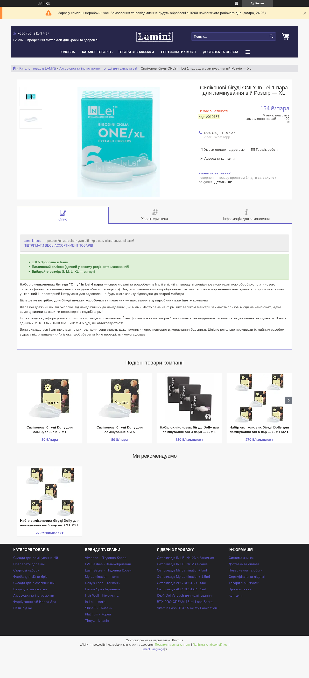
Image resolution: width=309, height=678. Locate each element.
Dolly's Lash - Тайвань (102, 583)
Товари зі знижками (136, 52)
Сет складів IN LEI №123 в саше (182, 564)
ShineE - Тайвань (98, 608)
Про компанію (240, 589)
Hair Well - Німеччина (102, 595)
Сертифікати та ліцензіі (247, 576)
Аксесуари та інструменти (79, 68)
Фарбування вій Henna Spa (34, 602)
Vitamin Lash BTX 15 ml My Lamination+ (188, 608)
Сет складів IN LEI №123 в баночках (185, 558)
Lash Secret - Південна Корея (108, 570)
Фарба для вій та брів (30, 576)
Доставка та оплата (220, 52)
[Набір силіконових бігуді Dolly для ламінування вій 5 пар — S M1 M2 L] (259, 398)
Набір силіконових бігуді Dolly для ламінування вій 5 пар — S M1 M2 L (259, 429)
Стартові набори (26, 570)
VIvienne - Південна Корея (105, 558)
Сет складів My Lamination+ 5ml (182, 570)
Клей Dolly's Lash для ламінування (184, 595)
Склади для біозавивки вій (34, 583)
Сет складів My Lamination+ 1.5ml (183, 576)
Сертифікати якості (178, 52)
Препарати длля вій (29, 564)
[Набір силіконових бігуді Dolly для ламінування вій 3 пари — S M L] (189, 398)
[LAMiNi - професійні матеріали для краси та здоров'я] (154, 36)
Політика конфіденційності (211, 644)
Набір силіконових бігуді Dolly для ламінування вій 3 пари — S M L (189, 429)
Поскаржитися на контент (172, 644)
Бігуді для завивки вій (120, 68)
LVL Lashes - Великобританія (108, 564)
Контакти (236, 595)
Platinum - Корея (98, 614)
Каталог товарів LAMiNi (37, 68)
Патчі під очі (22, 608)
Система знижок (241, 558)
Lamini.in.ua (32, 241)
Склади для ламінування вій (35, 558)
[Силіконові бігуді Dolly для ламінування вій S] (119, 398)
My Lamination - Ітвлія (102, 576)
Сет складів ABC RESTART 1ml (181, 589)
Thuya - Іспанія (97, 620)
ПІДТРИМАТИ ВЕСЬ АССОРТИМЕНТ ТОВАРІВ (58, 245)
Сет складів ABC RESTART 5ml (181, 583)
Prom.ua (177, 640)
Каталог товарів (96, 52)
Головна (67, 52)
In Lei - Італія (95, 602)
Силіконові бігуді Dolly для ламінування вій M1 (50, 429)
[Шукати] (271, 36)
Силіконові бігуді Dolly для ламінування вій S (120, 429)
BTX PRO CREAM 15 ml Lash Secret (185, 602)
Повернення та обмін (245, 570)
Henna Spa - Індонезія (102, 589)
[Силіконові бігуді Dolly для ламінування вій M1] (49, 398)
